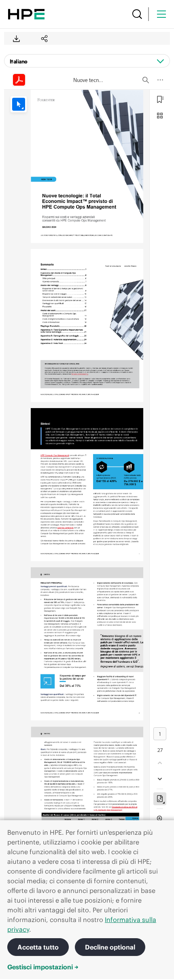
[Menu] (161, 14)
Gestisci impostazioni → (43, 967)
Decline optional (110, 947)
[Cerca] (137, 14)
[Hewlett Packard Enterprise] (26, 14)
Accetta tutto (38, 947)
